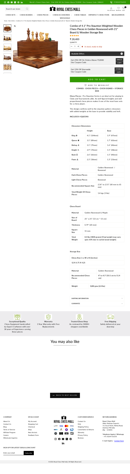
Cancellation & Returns (86, 429)
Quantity (73, 42)
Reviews (81, 438)
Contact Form (119, 441)
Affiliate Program (9, 432)
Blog (5, 427)
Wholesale (65, 18)
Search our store (13, 9)
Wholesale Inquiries (10, 438)
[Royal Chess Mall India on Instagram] (5, 2)
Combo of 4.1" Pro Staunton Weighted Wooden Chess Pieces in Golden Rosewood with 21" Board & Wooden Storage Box (49, 21)
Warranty (81, 432)
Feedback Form (33, 435)
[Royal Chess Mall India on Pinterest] (18, 2)
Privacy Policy (83, 435)
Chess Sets (11, 15)
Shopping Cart (33, 424)
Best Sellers (12, 21)
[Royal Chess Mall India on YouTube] (12, 2)
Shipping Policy (83, 427)
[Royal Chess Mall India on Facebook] (8, 2)
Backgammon (118, 15)
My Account (32, 421)
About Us (6, 421)
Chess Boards (26, 15)
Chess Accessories (61, 15)
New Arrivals (32, 432)
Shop (30, 429)
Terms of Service (9, 429)
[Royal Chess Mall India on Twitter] (15, 2)
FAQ (79, 424)
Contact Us (7, 424)
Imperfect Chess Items (98, 15)
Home (5, 21)
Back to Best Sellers (66, 395)
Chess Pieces (43, 15)
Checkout (31, 427)
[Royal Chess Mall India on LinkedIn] (22, 2)
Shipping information (80, 298)
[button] (74, 35)
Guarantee (76, 303)
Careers (6, 435)
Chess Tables (80, 15)
